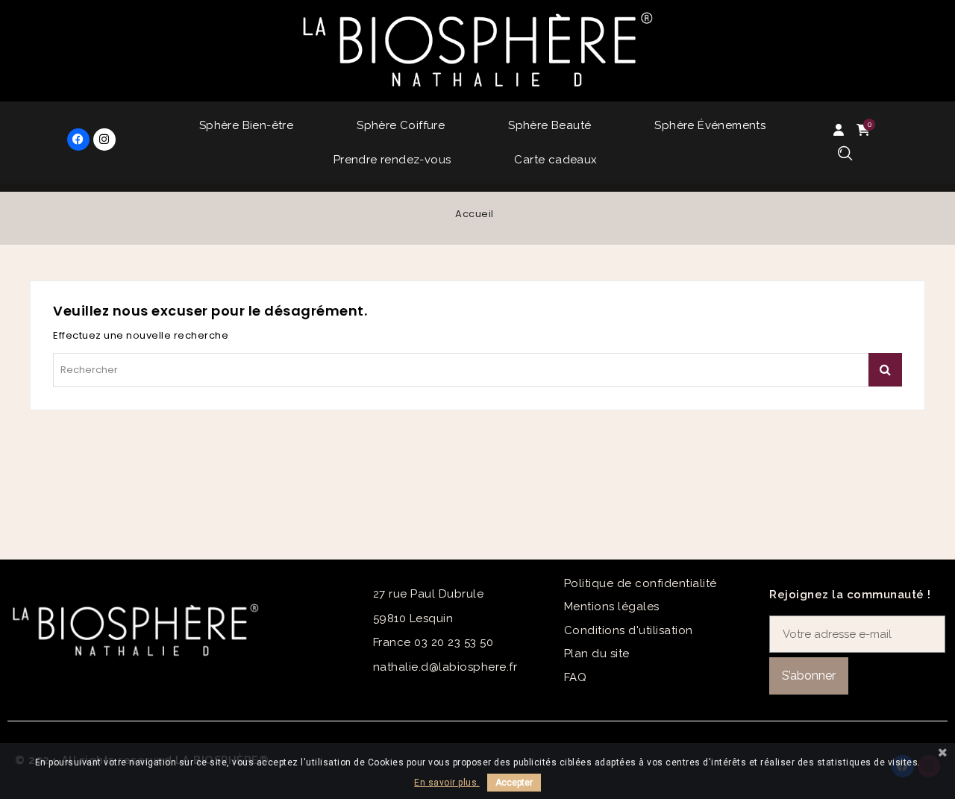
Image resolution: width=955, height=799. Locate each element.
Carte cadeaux (555, 159)
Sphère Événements (709, 125)
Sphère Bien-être (246, 125)
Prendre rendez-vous (392, 159)
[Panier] (865, 130)
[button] (845, 154)
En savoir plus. (447, 782)
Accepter (514, 782)
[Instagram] (104, 139)
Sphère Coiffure (401, 125)
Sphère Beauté (549, 125)
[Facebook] (78, 139)
